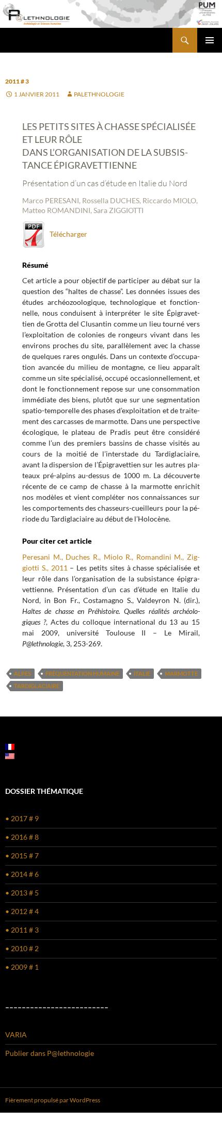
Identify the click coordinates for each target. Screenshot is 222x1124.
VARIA (16, 1034)
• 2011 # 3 (22, 929)
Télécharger (66, 234)
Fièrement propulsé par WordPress (52, 1100)
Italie (142, 673)
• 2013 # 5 (22, 892)
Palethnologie (99, 94)
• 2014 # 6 (22, 874)
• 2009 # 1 (22, 967)
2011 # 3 (17, 81)
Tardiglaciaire (36, 685)
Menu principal (209, 40)
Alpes (22, 673)
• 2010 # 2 (22, 948)
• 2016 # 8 (22, 837)
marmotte (181, 673)
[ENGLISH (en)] (9, 755)
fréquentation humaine (82, 673)
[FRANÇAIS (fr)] (9, 746)
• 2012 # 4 (22, 911)
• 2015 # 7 (22, 855)
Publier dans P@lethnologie (49, 1053)
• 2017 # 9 (22, 818)
